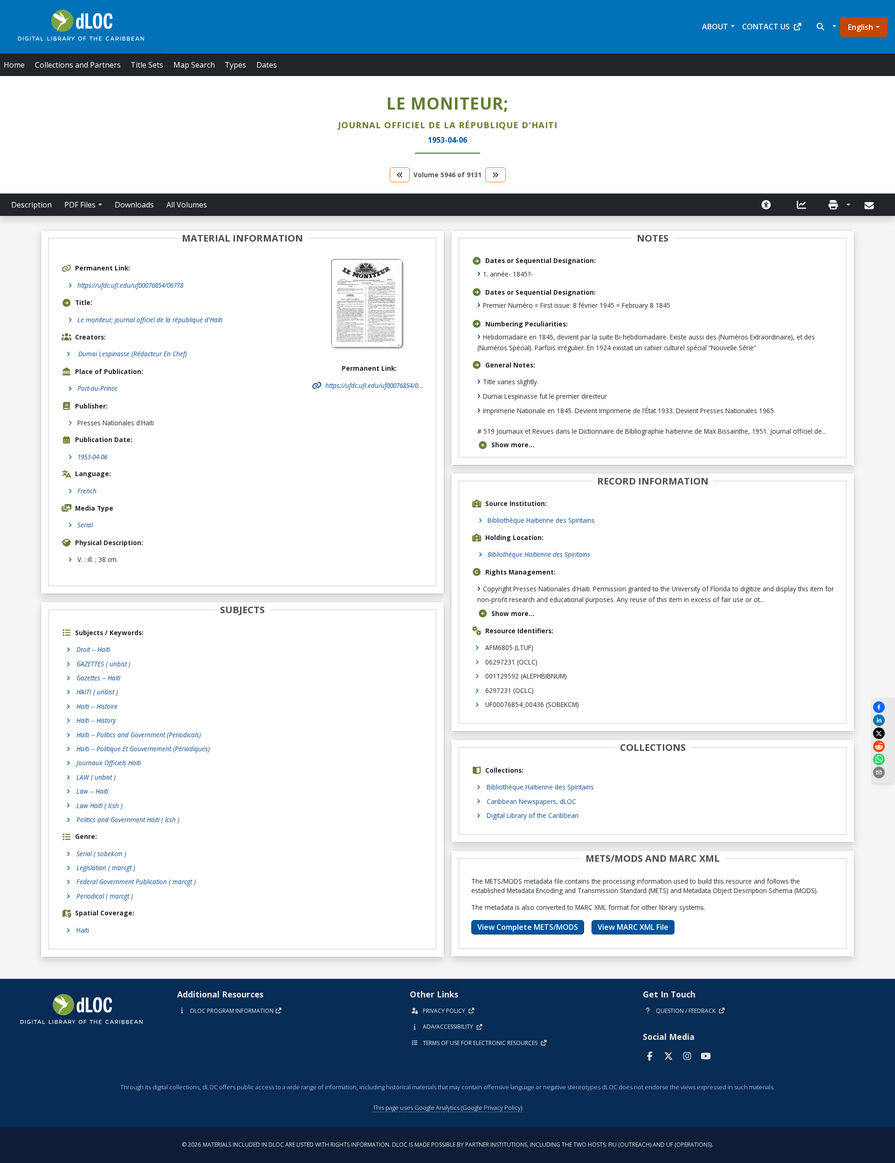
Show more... (512, 444)
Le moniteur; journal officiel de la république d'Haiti (149, 319)
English (860, 27)
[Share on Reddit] (883, 746)
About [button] (715, 26)
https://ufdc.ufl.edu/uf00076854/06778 (130, 285)
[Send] (870, 205)
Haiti (82, 930)
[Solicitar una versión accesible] (766, 204)
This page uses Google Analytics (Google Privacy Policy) (447, 1107)
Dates (266, 65)
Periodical (104, 896)
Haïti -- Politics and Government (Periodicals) (138, 734)
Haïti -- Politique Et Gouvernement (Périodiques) (143, 748)
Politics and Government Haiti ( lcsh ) (127, 819)
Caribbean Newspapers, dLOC (531, 801)
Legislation (105, 867)
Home (14, 65)
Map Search (194, 65)
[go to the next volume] (495, 174)
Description (31, 205)
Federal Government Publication (136, 881)
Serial (85, 524)
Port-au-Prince (97, 388)
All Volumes (186, 205)
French (86, 490)
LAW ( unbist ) (96, 777)
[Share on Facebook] (883, 707)
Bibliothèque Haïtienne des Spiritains (541, 520)
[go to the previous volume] (400, 174)
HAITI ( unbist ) (97, 691)
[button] (825, 26)
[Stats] (802, 204)
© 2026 (447, 1145)
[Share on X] (883, 733)
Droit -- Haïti (93, 649)
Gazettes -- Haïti (98, 677)
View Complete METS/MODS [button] (527, 927)
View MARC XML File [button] (633, 927)
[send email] (883, 772)
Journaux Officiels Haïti (108, 762)
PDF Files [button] (80, 205)
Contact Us (766, 26)
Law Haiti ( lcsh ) (99, 805)
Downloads (134, 205)
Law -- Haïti (92, 791)
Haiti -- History (96, 720)
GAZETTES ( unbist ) (103, 663)
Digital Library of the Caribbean (532, 815)
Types (235, 65)
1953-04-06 (92, 456)
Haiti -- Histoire (96, 706)
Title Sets (147, 65)
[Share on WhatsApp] (883, 759)
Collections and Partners (78, 65)
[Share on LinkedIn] (883, 720)
